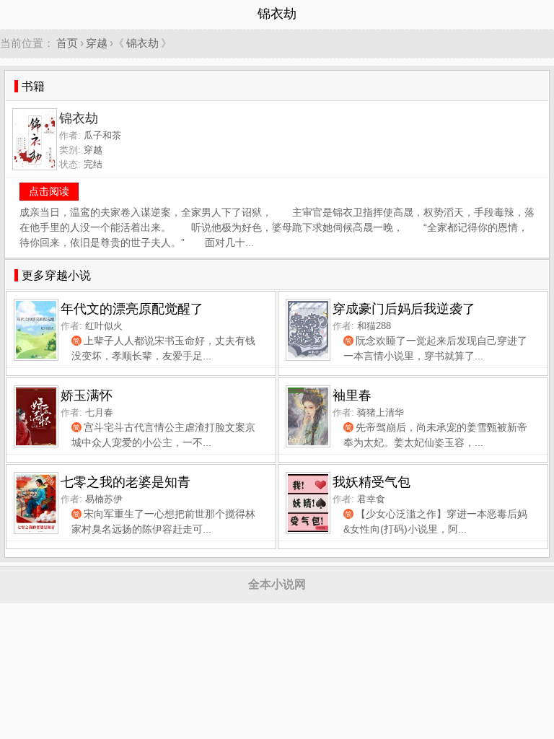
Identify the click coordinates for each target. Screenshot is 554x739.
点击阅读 (49, 191)
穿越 (96, 43)
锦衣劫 (142, 43)
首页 (67, 43)
